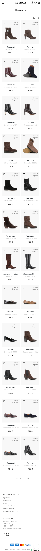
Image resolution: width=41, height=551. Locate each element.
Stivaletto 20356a (30, 352)
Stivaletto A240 (10, 125)
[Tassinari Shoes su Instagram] (7, 534)
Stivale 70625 (10, 276)
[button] (36, 550)
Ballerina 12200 (11, 314)
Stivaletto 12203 (10, 201)
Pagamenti (7, 500)
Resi (5, 503)
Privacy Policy (8, 508)
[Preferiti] (36, 2)
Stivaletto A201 (11, 49)
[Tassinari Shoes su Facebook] (3, 534)
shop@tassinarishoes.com (13, 528)
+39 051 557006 (9, 526)
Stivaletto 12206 (10, 163)
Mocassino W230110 (11, 428)
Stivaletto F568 (30, 49)
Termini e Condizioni (10, 506)
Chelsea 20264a (10, 390)
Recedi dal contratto (10, 511)
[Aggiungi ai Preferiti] (4, 23)
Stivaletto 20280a (30, 201)
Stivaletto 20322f (30, 238)
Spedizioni (7, 498)
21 (28, 479)
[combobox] (7, 3)
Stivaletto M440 (30, 465)
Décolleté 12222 (10, 352)
